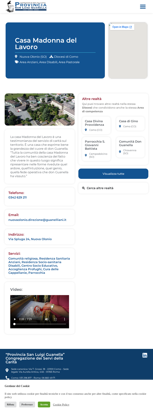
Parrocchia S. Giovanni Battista (95, 145)
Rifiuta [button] (10, 404)
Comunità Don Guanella (130, 143)
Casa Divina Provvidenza (94, 123)
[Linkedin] (144, 355)
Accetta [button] (44, 404)
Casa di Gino (128, 121)
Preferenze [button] (27, 404)
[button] (143, 6)
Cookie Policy (61, 404)
